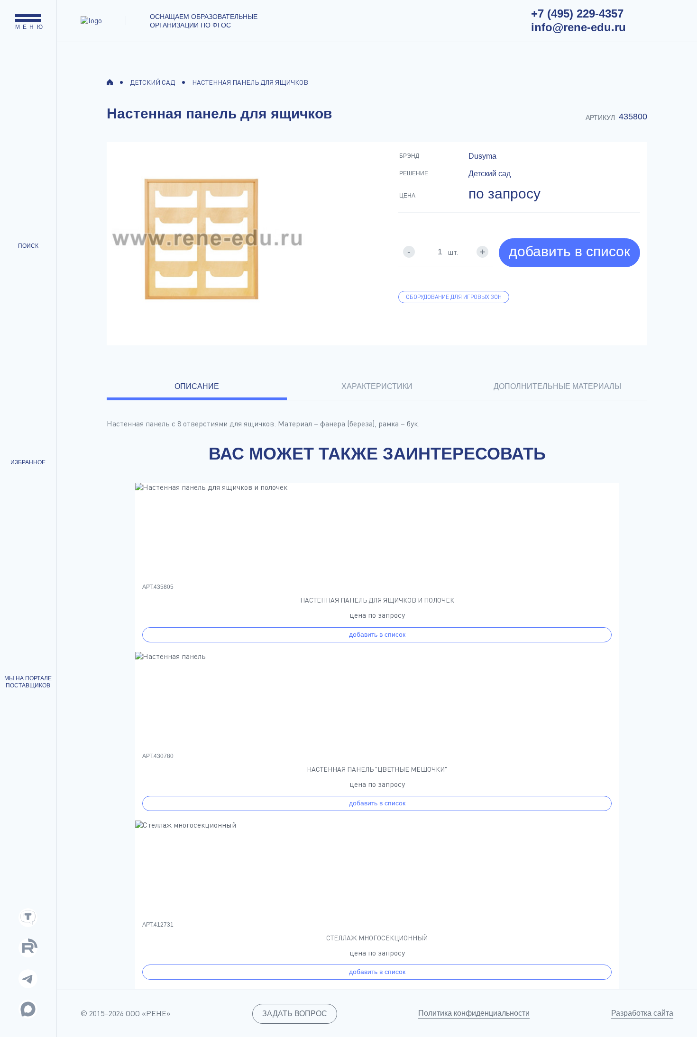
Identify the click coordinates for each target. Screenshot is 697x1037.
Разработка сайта (642, 1013)
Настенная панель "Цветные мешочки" (377, 769)
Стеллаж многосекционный (377, 938)
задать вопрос (294, 1014)
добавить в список (569, 251)
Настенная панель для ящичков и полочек (377, 600)
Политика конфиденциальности (474, 1013)
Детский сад (152, 82)
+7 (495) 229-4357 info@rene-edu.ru (578, 20)
